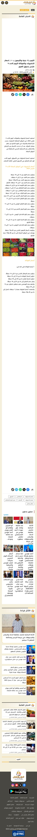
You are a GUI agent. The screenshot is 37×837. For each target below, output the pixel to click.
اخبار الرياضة (19, 804)
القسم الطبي (30, 801)
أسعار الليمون (25, 230)
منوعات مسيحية (29, 804)
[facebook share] (27, 94)
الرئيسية (31, 797)
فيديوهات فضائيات (16, 811)
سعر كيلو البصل (25, 196)
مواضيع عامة (30, 808)
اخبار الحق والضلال (29, 811)
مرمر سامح (29, 69)
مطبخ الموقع (10, 804)
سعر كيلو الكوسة (24, 185)
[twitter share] (24, 94)
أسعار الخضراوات (24, 158)
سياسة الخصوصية (19, 825)
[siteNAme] (30, 2)
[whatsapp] (12, 94)
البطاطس (19, 497)
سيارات (10, 814)
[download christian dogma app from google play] (18, 791)
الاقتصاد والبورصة (20, 808)
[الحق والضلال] (33, 10)
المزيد (18, 759)
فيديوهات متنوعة (19, 801)
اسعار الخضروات (29, 500)
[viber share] (16, 94)
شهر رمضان (30, 504)
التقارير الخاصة (14, 797)
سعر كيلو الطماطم (24, 188)
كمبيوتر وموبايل (8, 808)
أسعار (31, 267)
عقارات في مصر (20, 818)
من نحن (28, 825)
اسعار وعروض (30, 818)
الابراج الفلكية (9, 818)
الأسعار (14, 146)
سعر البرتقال (26, 273)
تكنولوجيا (16, 814)
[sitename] (18, 775)
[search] (2, 2)
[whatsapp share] (20, 94)
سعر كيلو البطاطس (24, 190)
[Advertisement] (18, 38)
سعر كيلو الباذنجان (24, 214)
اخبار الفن (9, 801)
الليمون (11, 497)
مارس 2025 (31, 141)
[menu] (6, 2)
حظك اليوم (31, 821)
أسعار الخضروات (24, 138)
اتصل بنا (9, 825)
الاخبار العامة (24, 10)
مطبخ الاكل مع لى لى (27, 814)
